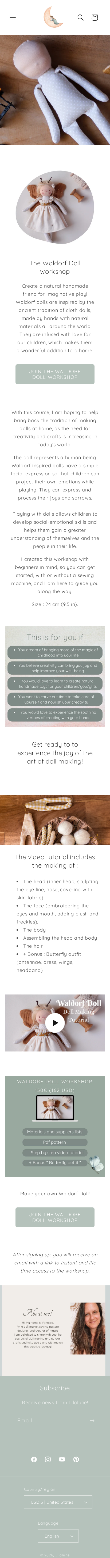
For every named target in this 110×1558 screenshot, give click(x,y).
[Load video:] (55, 1022)
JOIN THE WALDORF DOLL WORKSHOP (55, 374)
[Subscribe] (92, 1420)
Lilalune (63, 1555)
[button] (13, 17)
